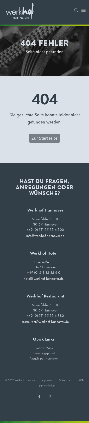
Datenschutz (65, 380)
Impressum (47, 380)
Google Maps (44, 348)
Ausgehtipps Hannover (44, 358)
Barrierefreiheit (47, 385)
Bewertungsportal (44, 353)
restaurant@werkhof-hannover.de (45, 321)
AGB (81, 380)
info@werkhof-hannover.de (45, 235)
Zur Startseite (44, 138)
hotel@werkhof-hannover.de (44, 278)
